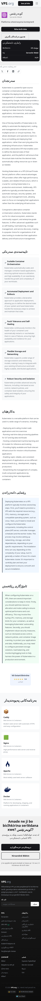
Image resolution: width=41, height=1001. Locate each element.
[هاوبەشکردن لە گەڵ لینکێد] (13, 71)
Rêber (3, 961)
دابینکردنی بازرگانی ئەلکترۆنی (28, 925)
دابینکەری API (26, 930)
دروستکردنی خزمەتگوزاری (20, 847)
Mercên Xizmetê (27, 965)
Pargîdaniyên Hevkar (8, 951)
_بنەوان (35, 904)
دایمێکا (24, 969)
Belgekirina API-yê (7, 965)
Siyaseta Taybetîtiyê (29, 961)
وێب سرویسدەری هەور (8, 921)
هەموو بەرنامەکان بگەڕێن (15, 36)
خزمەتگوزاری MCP (7, 947)
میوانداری (25, 934)
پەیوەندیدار (4, 972)
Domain (4, 932)
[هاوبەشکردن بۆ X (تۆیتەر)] (2, 71)
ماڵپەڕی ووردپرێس (7, 928)
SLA (23, 972)
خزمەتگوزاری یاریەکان (29, 938)
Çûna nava (5, 969)
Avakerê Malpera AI (8, 944)
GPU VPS (5, 924)
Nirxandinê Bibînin (20, 856)
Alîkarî (3, 976)
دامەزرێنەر (25, 917)
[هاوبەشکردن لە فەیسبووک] (7, 71)
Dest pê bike (25, 3)
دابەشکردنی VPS (6, 936)
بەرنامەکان (4, 940)
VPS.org (14, 987)
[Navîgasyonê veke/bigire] (37, 3)
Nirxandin (4, 917)
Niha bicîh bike (20, 29)
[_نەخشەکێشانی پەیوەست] (18, 71)
